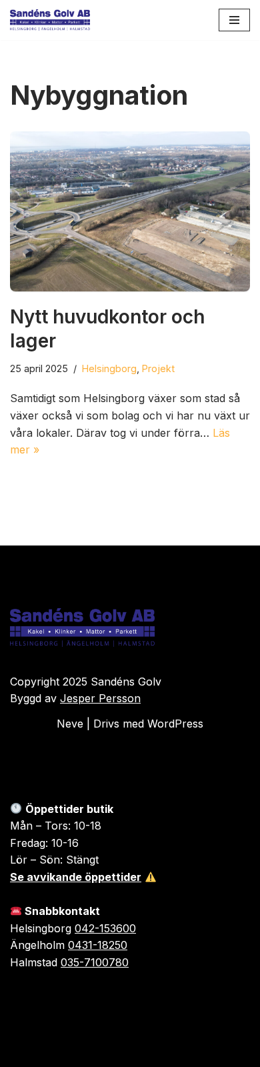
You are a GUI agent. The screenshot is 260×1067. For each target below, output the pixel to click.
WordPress (175, 723)
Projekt (158, 368)
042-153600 (105, 928)
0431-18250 (97, 945)
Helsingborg (109, 368)
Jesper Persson (100, 698)
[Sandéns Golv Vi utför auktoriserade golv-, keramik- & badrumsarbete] (50, 20)
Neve (70, 723)
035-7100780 (95, 962)
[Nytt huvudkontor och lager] (130, 211)
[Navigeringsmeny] (234, 20)
